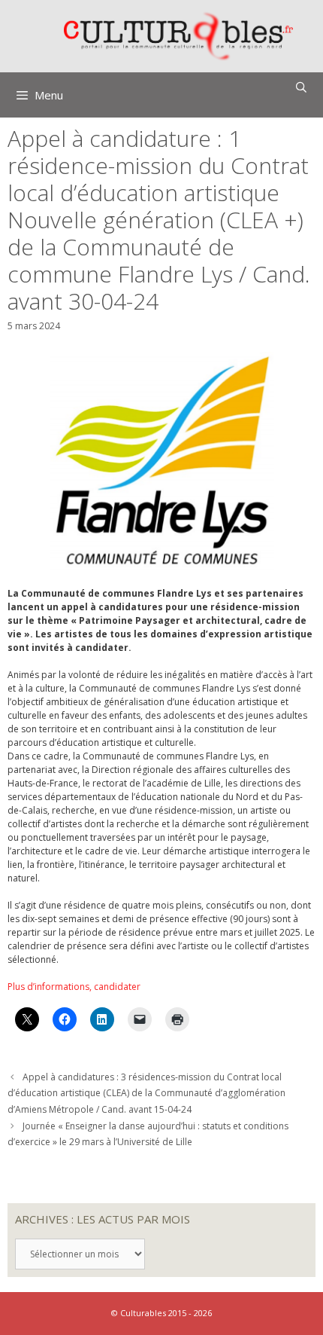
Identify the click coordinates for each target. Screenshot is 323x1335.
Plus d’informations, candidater (74, 986)
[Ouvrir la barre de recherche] (301, 87)
